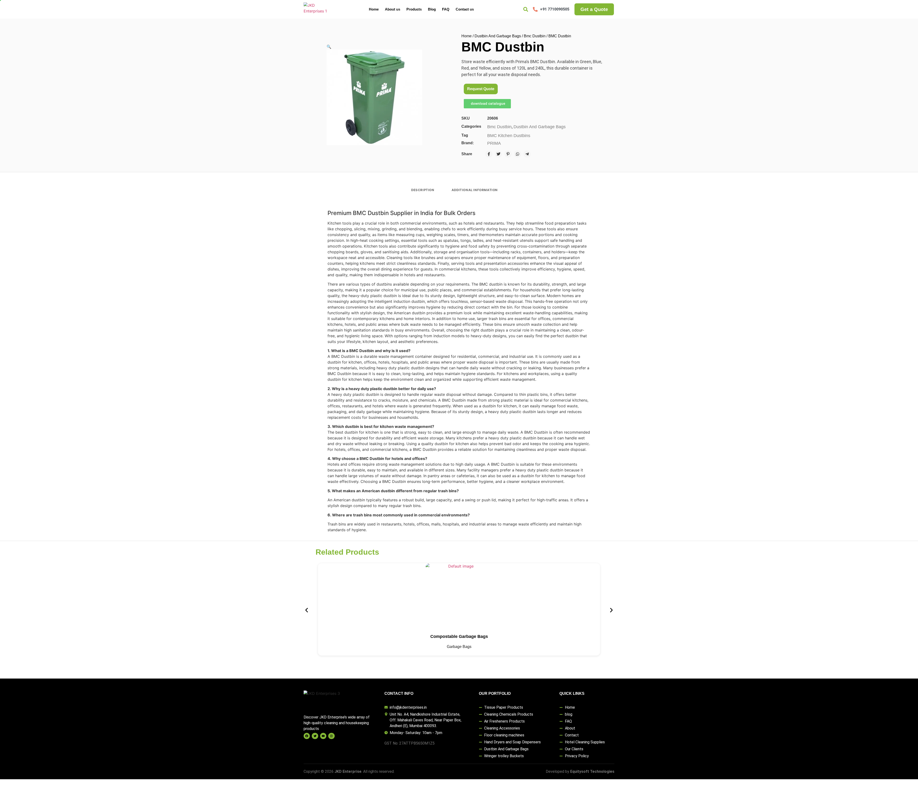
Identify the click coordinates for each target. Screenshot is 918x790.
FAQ (445, 9)
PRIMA (494, 143)
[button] (329, 46)
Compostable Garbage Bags (459, 636)
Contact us (465, 9)
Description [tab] (422, 190)
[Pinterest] (508, 154)
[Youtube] (323, 736)
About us (392, 9)
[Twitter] (498, 154)
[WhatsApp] (517, 154)
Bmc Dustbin (535, 36)
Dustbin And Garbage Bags (498, 36)
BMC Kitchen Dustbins (508, 135)
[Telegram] (527, 154)
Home (374, 9)
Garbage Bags (459, 647)
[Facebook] (488, 154)
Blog (432, 9)
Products (414, 9)
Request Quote (480, 89)
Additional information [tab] (475, 190)
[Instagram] (331, 736)
